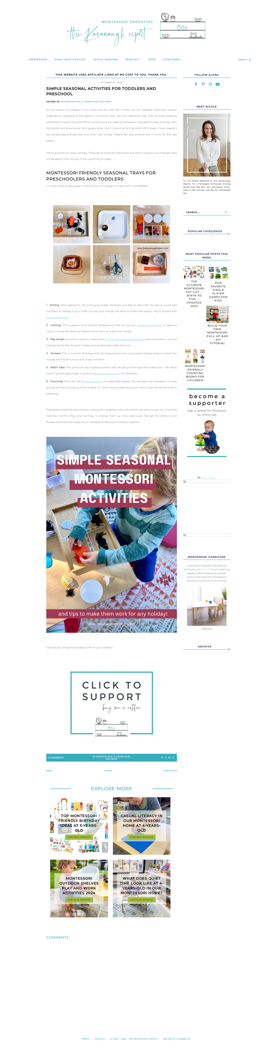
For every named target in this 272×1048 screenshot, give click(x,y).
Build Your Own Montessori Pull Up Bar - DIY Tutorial (217, 334)
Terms (85, 1039)
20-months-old (71, 101)
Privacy (100, 1039)
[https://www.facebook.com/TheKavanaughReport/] (195, 84)
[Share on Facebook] (165, 757)
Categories (171, 59)
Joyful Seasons (105, 59)
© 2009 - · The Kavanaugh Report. (134, 1039)
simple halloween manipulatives (125, 339)
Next (49, 770)
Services (132, 59)
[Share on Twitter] (169, 757)
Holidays (105, 101)
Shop (152, 59)
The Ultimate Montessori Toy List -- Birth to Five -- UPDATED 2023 (194, 294)
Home (108, 770)
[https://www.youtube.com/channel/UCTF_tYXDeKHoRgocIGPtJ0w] (217, 84)
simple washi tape (57, 317)
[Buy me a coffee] (111, 704)
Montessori (38, 59)
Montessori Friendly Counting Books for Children (195, 373)
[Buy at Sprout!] (207, 624)
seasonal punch (94, 381)
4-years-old (90, 101)
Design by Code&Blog (177, 1039)
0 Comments (55, 757)
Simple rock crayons (149, 325)
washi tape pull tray (109, 373)
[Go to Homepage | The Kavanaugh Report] (136, 49)
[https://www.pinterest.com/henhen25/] (203, 84)
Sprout (205, 569)
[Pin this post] (162, 757)
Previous (170, 770)
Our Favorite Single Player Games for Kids (218, 291)
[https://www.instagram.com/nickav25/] (210, 84)
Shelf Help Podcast (70, 59)
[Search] (225, 212)
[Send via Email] (173, 757)
